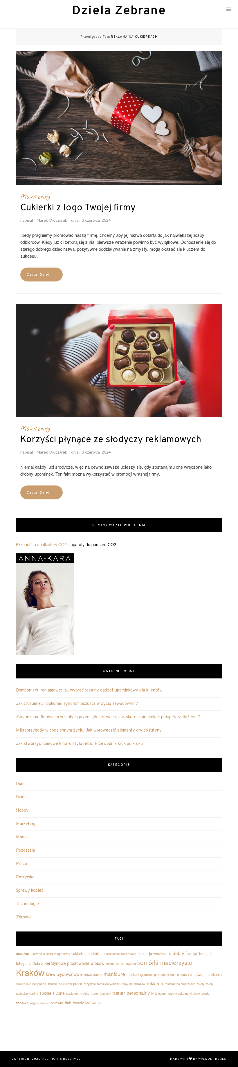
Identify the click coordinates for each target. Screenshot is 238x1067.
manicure (114, 973)
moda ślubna (167, 974)
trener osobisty (101, 993)
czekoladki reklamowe (121, 954)
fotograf (205, 953)
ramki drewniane (108, 984)
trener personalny (131, 992)
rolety (200, 984)
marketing (135, 974)
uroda (205, 993)
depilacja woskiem (152, 953)
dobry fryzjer (185, 953)
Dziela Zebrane (119, 11)
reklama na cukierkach (180, 984)
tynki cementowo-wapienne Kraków (175, 993)
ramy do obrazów (133, 984)
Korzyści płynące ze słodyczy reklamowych (110, 440)
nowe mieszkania (208, 974)
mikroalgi (150, 974)
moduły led (184, 974)
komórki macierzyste (164, 962)
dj (170, 954)
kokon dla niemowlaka (121, 963)
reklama (155, 983)
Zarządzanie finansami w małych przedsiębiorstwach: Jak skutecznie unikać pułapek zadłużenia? (108, 717)
